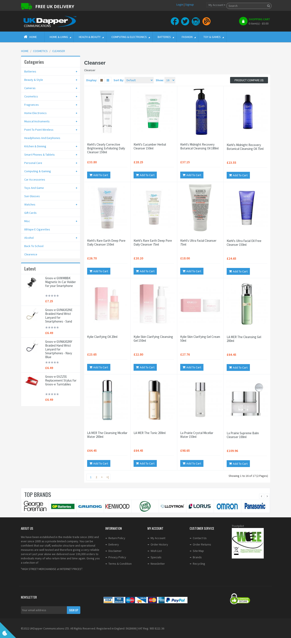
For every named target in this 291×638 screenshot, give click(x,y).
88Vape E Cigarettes (37, 229)
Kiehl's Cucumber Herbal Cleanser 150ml (150, 146)
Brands (197, 557)
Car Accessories (34, 179)
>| (107, 477)
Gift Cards (30, 213)
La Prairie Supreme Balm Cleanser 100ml (243, 435)
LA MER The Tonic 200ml (150, 433)
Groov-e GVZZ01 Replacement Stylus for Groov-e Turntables (60, 380)
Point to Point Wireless (38, 130)
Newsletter (158, 564)
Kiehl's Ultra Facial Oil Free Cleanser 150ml (244, 243)
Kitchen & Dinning (35, 146)
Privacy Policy (117, 557)
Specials (156, 557)
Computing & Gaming (37, 171)
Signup (189, 4)
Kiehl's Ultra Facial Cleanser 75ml (198, 242)
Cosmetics (31, 96)
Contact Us (200, 538)
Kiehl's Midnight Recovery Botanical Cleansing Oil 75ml (245, 147)
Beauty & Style (33, 80)
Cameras (30, 88)
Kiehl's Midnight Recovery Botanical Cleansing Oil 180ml (199, 146)
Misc (27, 221)
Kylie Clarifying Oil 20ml (102, 337)
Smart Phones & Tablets (39, 154)
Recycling (199, 564)
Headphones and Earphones (42, 138)
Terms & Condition (120, 564)
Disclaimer (115, 551)
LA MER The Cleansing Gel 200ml (244, 339)
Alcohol (29, 238)
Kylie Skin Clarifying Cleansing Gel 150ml (153, 339)
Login (179, 4)
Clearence (30, 254)
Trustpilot (238, 526)
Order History (159, 544)
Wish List (156, 551)
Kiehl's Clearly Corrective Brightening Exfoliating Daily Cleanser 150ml (106, 148)
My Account (158, 538)
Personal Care (33, 163)
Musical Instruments (37, 121)
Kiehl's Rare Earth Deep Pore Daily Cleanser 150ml (106, 242)
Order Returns (202, 544)
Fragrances (31, 105)
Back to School (33, 246)
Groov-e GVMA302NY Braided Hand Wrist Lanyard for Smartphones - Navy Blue (58, 349)
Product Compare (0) (249, 80)
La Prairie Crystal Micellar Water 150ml (196, 435)
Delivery (113, 544)
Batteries (30, 71)
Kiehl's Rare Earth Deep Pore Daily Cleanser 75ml (153, 242)
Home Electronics (35, 113)
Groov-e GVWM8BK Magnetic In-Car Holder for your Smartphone (60, 282)
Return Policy (116, 538)
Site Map (198, 551)
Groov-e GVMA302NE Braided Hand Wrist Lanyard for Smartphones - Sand (58, 315)
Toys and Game (34, 188)
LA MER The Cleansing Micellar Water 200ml (107, 435)
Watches (29, 204)
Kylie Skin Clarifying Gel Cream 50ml (200, 339)
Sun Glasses (32, 196)
